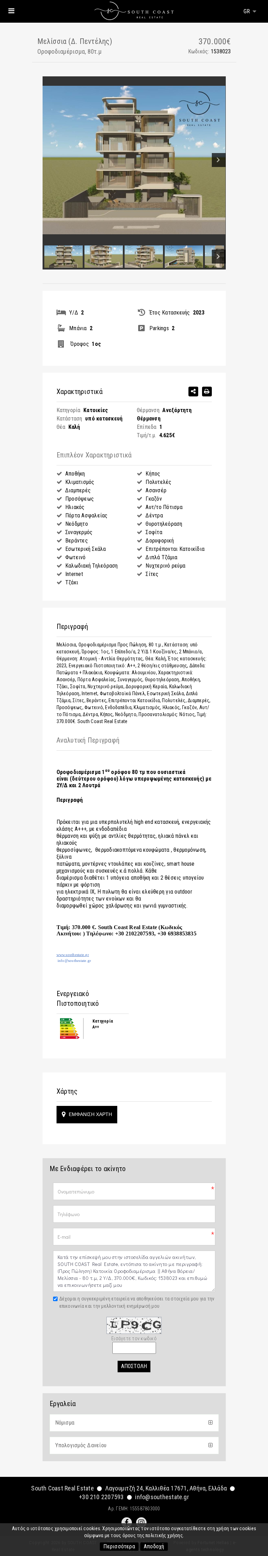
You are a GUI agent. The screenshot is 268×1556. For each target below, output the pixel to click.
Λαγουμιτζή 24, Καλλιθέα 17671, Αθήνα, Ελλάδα (166, 1488)
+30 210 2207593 (101, 1497)
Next (219, 160)
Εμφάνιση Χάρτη (89, 1114)
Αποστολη (134, 1366)
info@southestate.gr (162, 1497)
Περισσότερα (119, 1546)
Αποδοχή (154, 1546)
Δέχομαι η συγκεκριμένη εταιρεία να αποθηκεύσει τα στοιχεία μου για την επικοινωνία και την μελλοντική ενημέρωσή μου (137, 1302)
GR (248, 11)
